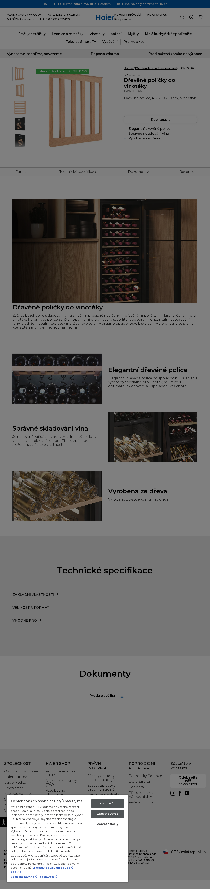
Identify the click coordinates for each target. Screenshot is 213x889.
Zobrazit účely (107, 824)
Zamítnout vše (108, 813)
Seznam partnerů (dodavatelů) (35, 876)
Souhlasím (107, 803)
